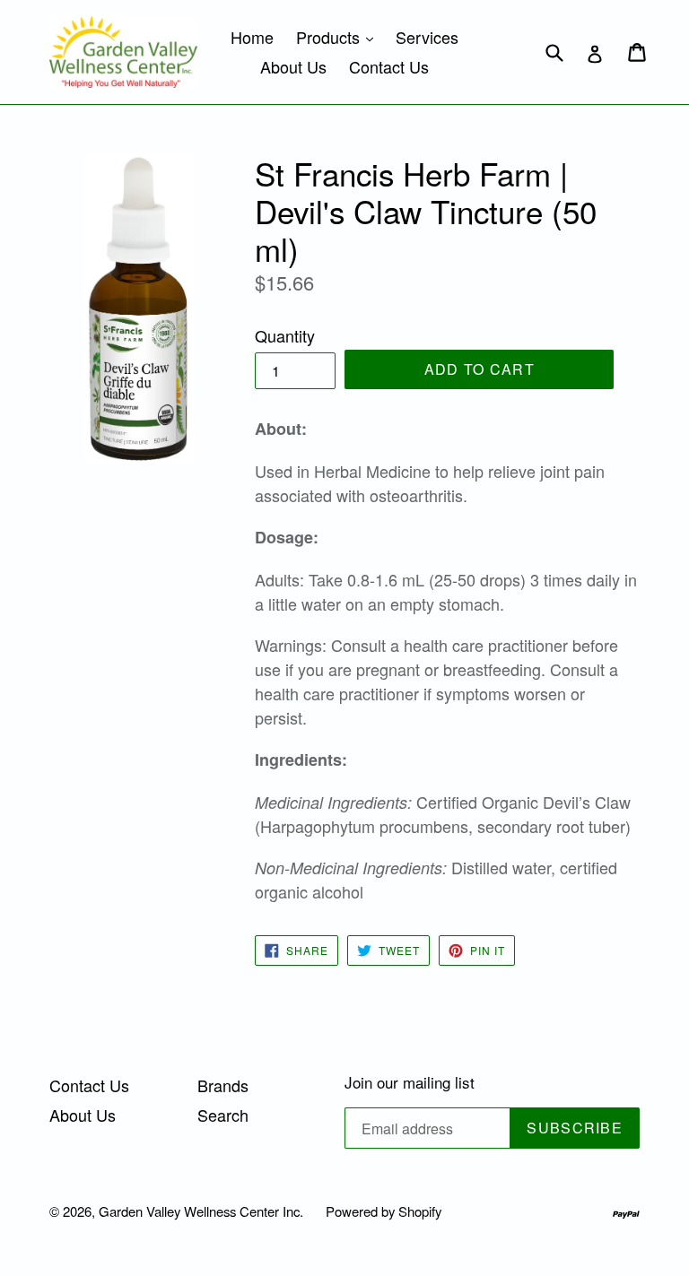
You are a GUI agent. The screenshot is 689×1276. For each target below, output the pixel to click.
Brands (223, 1085)
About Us (293, 66)
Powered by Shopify (383, 1211)
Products (339, 36)
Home (252, 36)
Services (427, 36)
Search (223, 1114)
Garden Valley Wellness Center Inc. (201, 1211)
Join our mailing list (409, 1082)
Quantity (285, 335)
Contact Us (389, 66)
